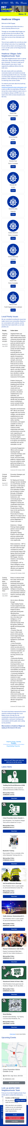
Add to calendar (14, 1082)
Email (13, 118)
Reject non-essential (14, 1118)
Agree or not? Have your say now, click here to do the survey (14, 761)
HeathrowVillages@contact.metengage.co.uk (14, 87)
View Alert (14, 798)
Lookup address (20, 1100)
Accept (15, 1114)
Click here (12, 1034)
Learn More (15, 1121)
